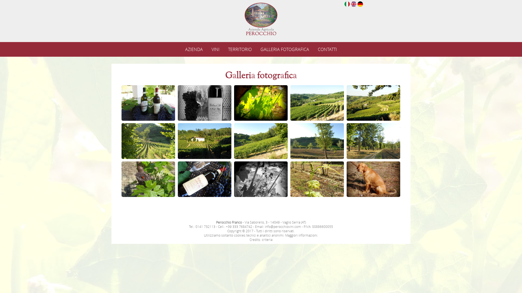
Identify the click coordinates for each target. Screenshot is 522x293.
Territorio (240, 49)
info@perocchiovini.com (283, 226)
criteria (267, 239)
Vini (215, 49)
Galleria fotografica (284, 49)
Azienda (194, 49)
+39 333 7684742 (239, 226)
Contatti (327, 49)
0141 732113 (205, 226)
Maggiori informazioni (301, 235)
